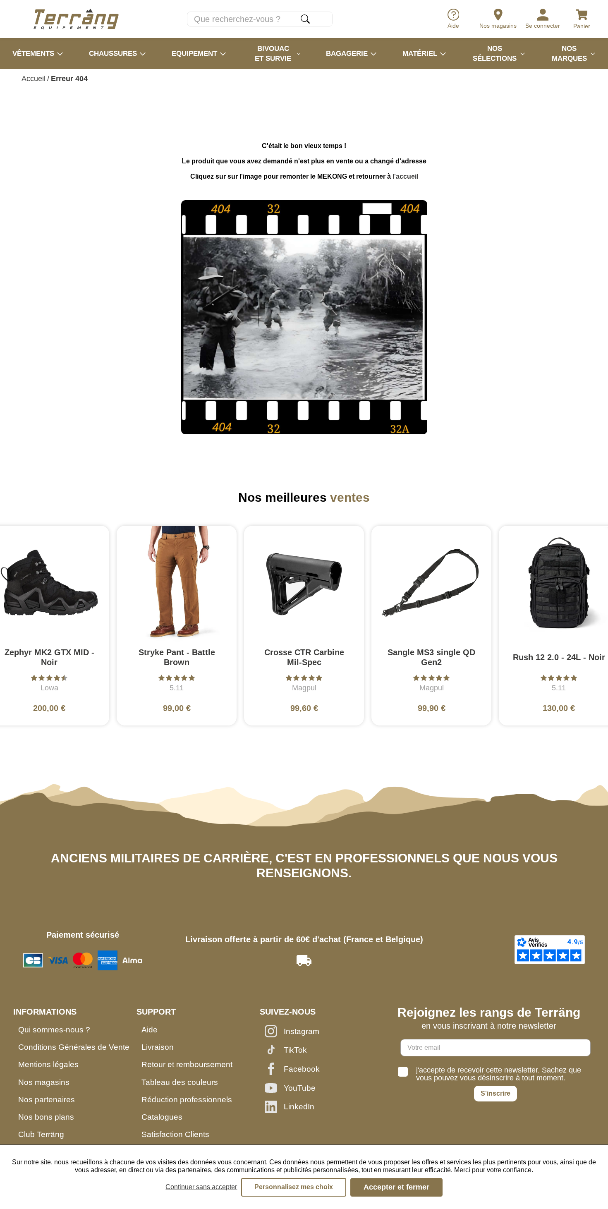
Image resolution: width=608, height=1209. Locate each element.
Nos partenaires (46, 1099)
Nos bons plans (46, 1117)
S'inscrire (495, 1093)
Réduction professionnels (186, 1099)
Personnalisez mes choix (293, 1186)
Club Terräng (41, 1134)
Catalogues (161, 1117)
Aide (149, 1029)
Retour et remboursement (186, 1064)
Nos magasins (43, 1082)
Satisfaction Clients (175, 1134)
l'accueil (405, 176)
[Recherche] (305, 19)
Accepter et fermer (396, 1187)
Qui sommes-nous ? (54, 1029)
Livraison (157, 1047)
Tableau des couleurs (179, 1082)
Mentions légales (48, 1064)
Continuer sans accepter (201, 1186)
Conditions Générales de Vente (73, 1047)
